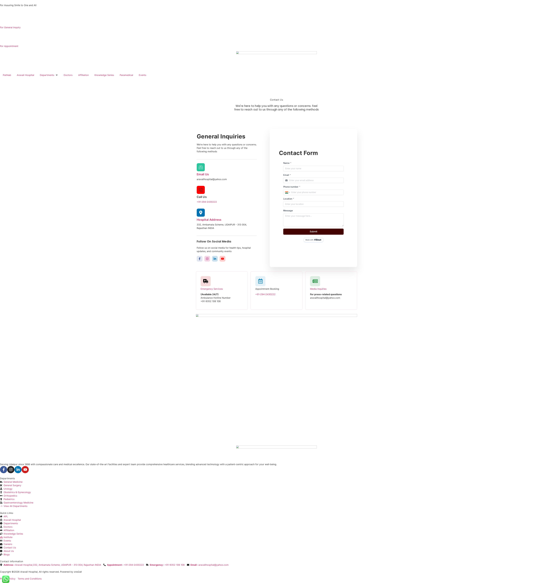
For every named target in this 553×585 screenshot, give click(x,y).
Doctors (68, 75)
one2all (78, 571)
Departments (47, 75)
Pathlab (7, 75)
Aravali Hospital (25, 75)
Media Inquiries (318, 288)
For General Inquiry (10, 27)
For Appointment (9, 46)
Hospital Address (209, 219)
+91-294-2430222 (207, 201)
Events (142, 75)
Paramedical (126, 75)
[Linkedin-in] (215, 259)
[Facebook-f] (199, 259)
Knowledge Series (104, 75)
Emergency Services (212, 288)
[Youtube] (222, 259)
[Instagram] (207, 259)
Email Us (203, 174)
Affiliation (83, 75)
